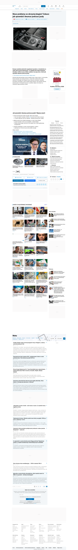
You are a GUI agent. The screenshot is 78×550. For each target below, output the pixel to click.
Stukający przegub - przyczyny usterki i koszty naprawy (24, 132)
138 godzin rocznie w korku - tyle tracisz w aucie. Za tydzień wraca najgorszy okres (56, 133)
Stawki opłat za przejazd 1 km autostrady (56, 167)
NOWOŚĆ (57, 85)
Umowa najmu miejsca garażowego (56, 159)
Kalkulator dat (41, 536)
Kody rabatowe (59, 538)
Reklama (54, 547)
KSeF (62, 8)
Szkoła (22, 537)
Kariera (43, 547)
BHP (22, 530)
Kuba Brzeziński (15, 23)
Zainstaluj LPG (15, 339)
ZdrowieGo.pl (58, 536)
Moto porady (21, 11)
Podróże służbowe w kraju (54, 170)
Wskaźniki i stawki (51, 535)
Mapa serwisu (59, 547)
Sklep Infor (31, 531)
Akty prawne (32, 535)
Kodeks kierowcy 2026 (57, 86)
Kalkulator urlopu (53, 153)
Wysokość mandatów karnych (55, 169)
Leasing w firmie (41, 530)
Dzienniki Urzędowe (33, 538)
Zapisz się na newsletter (43, 177)
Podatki (14, 525)
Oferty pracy (58, 543)
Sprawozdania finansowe (51, 530)
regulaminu (30, 496)
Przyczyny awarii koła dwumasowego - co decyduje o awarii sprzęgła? (27, 134)
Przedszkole (23, 536)
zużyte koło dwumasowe (24, 174)
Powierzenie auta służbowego (55, 160)
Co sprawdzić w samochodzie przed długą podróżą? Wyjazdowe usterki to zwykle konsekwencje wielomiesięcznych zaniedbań (56, 141)
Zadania (14, 538)
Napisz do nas (31, 177)
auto (30, 117)
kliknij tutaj (35, 503)
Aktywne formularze (56, 156)
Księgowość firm (15, 524)
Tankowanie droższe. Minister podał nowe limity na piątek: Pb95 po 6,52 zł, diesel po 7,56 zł (56, 135)
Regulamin (38, 547)
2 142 (44, 486)
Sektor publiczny (31, 8)
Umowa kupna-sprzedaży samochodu (56, 157)
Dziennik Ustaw (32, 536)
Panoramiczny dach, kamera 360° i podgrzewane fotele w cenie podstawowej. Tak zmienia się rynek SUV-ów (56, 125)
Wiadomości (58, 525)
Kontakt (50, 547)
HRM (22, 531)
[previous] (34, 486)
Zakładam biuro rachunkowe (52, 525)
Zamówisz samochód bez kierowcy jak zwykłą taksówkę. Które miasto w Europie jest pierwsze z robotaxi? (56, 130)
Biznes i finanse (41, 525)
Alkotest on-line (21, 339)
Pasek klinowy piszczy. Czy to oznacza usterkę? (23, 131)
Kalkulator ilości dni (53, 154)
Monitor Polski (32, 537)
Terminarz (54, 176)
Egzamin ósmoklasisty (24, 543)
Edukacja (57, 8)
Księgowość (17, 8)
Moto (47, 8)
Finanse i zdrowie (41, 531)
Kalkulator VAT (41, 538)
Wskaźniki (53, 165)
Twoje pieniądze (42, 8)
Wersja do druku (19, 177)
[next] (46, 486)
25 (53, 179)
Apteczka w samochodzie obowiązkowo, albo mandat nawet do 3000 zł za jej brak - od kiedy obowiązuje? (56, 143)
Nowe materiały (52, 211)
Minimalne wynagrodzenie (51, 537)
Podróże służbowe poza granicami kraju (56, 171)
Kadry (22, 8)
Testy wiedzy (23, 544)
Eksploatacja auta (26, 11)
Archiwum (58, 537)
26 (55, 179)
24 (51, 179)
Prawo (36, 8)
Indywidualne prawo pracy (25, 525)
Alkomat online (52, 149)
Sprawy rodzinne (32, 525)
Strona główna (15, 11)
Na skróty (58, 535)
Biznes (25, 8)
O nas (13, 547)
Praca (31, 530)
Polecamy (51, 269)
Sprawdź (57, 89)
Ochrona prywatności (19, 547)
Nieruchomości (52, 8)
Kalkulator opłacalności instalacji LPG (56, 150)
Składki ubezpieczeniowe (51, 538)
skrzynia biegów (31, 174)
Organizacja (14, 536)
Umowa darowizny (53, 163)
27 (57, 179)
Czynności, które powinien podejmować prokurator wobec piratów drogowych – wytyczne (56, 138)
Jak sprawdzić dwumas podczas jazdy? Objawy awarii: (24, 75)
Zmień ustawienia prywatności (30, 547)
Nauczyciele (23, 538)
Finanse (14, 537)
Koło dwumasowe (16, 174)
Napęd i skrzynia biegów (33, 11)
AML (48, 531)
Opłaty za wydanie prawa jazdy (55, 166)
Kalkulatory (53, 148)
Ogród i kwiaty (59, 530)
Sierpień (59, 176)
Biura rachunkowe (51, 524)
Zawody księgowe (15, 530)
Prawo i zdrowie (32, 532)
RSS (46, 547)
